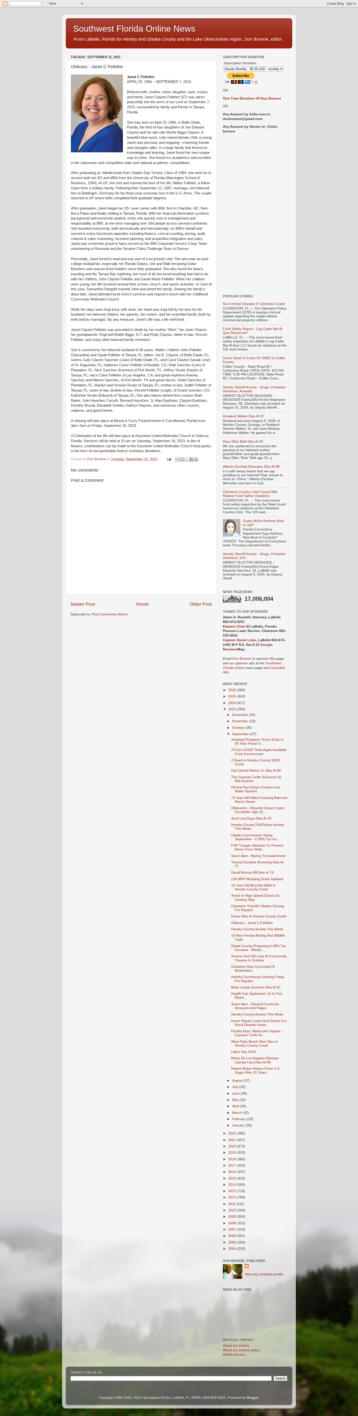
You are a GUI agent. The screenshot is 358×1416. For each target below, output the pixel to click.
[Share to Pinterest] (196, 459)
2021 (232, 1140)
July (235, 1087)
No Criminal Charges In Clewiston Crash (254, 304)
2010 (232, 1210)
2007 (232, 1229)
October (238, 728)
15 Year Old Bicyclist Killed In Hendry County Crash (253, 887)
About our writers (236, 1345)
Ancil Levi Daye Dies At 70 (251, 818)
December (240, 715)
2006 (232, 1236)
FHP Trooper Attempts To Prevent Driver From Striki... (257, 847)
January (238, 1125)
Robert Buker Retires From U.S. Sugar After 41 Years (255, 1070)
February (239, 1119)
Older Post (201, 604)
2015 (232, 1178)
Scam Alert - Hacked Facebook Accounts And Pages (255, 1006)
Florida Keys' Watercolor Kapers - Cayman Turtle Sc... (257, 1033)
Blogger (252, 1397)
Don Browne (242, 658)
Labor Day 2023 (243, 1052)
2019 (232, 1152)
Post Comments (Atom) (110, 614)
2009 (232, 1216)
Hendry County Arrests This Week (257, 929)
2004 (232, 1249)
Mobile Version (234, 1354)
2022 (232, 1133)
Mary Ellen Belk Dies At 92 (243, 441)
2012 (232, 1197)
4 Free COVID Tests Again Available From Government (258, 752)
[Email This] (177, 459)
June (236, 1093)
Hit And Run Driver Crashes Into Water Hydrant (255, 789)
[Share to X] (186, 459)
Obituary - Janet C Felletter (252, 923)
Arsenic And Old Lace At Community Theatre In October (259, 958)
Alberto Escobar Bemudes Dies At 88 (251, 466)
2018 (232, 1159)
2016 (232, 1172)
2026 (232, 690)
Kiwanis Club (234, 626)
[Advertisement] (255, 214)
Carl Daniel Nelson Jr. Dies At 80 (256, 770)
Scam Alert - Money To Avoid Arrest (258, 856)
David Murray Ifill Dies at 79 (252, 872)
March (237, 1113)
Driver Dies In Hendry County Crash (258, 916)
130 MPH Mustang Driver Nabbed (257, 879)
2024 (232, 703)
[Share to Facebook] (191, 459)
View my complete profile (264, 1274)
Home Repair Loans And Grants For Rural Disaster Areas (259, 1023)
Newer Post (83, 604)
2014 (232, 1185)
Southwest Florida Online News (134, 29)
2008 (232, 1223)
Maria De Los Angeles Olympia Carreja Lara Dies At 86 (255, 1060)
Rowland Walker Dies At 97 (243, 416)
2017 (232, 1165)
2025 (232, 696)
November (240, 721)
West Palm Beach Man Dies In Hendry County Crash (254, 1043)
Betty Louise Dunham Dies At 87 (256, 987)
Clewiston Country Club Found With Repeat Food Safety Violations (250, 494)
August (238, 1080)
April (236, 1106)
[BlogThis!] (182, 459)
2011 (232, 1204)
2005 (232, 1242)
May (236, 1100)
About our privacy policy (241, 1350)
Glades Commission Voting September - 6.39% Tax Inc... (255, 837)
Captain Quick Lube (239, 640)
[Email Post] (168, 459)
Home (142, 604)
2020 (232, 1146)
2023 (232, 709)
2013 (232, 1191)
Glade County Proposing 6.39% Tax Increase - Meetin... (258, 948)
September (241, 734)
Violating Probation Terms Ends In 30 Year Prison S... (257, 741)
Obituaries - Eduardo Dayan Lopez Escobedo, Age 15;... (258, 810)
